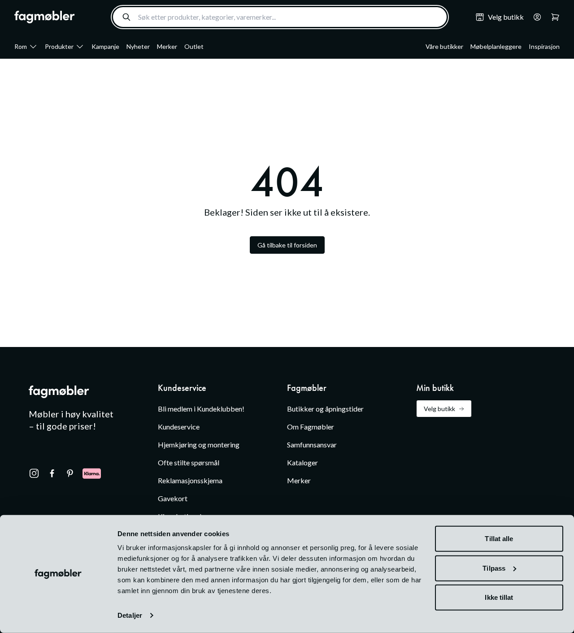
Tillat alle (499, 538)
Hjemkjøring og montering (198, 444)
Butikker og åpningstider (325, 408)
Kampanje (105, 46)
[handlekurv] (534, 17)
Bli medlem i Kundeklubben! (201, 408)
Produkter (59, 46)
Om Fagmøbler (310, 426)
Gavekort (172, 498)
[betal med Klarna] (92, 473)
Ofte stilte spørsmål (188, 462)
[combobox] (280, 17)
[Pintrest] (70, 473)
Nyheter (138, 46)
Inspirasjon (544, 46)
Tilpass (494, 568)
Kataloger (302, 462)
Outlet (194, 46)
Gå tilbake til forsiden (287, 245)
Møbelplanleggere (496, 46)
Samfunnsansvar (312, 444)
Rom (20, 46)
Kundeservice (179, 426)
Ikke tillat (499, 597)
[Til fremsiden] (44, 17)
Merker (167, 46)
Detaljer (129, 615)
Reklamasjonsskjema (190, 480)
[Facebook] (52, 473)
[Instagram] (34, 473)
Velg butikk (439, 408)
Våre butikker (444, 46)
